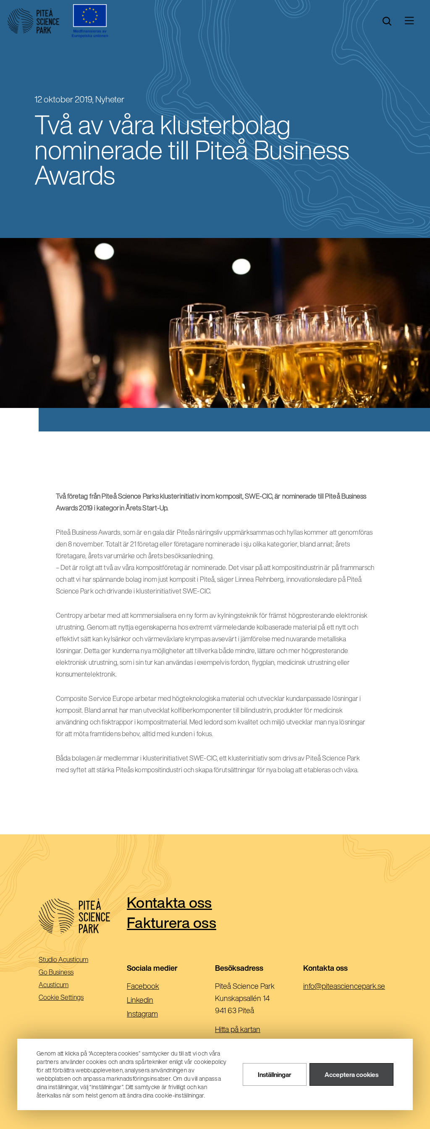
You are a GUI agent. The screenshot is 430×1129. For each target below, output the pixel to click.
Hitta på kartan (237, 1029)
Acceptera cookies (351, 1075)
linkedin (153, 1001)
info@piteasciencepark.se (347, 987)
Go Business (68, 972)
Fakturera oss (171, 922)
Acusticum (65, 985)
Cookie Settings (61, 997)
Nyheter (109, 99)
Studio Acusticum (75, 960)
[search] (387, 21)
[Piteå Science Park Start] (83, 916)
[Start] (33, 21)
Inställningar (274, 1075)
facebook (156, 987)
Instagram (156, 1014)
